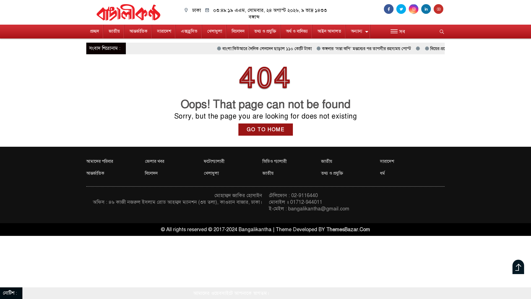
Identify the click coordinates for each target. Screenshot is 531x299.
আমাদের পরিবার (99, 161)
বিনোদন (238, 31)
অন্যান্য (356, 31)
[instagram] (415, 9)
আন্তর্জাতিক (138, 31)
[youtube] (439, 9)
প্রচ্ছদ (94, 31)
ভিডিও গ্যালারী (274, 161)
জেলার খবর (154, 161)
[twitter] (402, 9)
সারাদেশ (164, 31)
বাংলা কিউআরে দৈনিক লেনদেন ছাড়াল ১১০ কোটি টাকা (254, 48)
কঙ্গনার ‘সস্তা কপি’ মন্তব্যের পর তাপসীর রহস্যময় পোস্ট (354, 48)
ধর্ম (382, 173)
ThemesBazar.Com (348, 229)
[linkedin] (427, 9)
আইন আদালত (329, 31)
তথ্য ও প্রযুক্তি (265, 31)
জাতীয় (114, 31)
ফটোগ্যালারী (214, 161)
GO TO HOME (266, 130)
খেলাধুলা (214, 31)
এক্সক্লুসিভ (189, 31)
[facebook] (390, 9)
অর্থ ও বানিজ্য (297, 31)
